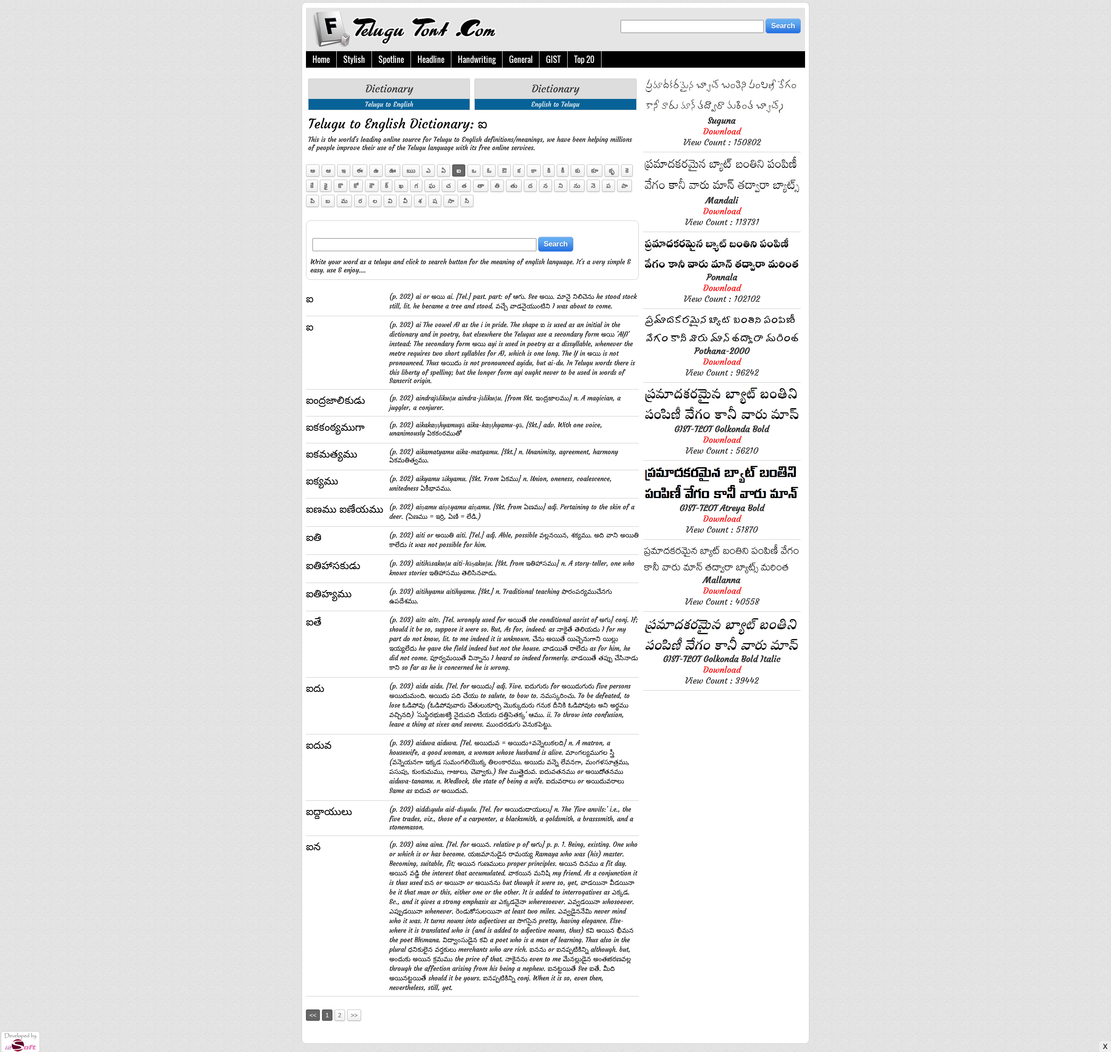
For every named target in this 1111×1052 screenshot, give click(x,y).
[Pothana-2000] (722, 343)
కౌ (371, 185)
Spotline (391, 59)
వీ (405, 200)
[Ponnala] (722, 269)
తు (513, 185)
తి (497, 185)
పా (624, 185)
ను (577, 185)
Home (321, 59)
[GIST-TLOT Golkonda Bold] (722, 421)
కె (626, 170)
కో (356, 185)
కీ (562, 170)
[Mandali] (722, 192)
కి (548, 170)
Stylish (354, 59)
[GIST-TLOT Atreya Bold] (722, 500)
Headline (430, 59)
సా (451, 200)
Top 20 (584, 59)
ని (561, 185)
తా (480, 185)
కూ (594, 170)
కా (533, 170)
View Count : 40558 (722, 590)
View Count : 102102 (722, 288)
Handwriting (477, 59)
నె (593, 185)
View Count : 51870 (722, 518)
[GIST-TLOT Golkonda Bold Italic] (722, 651)
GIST (553, 59)
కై (325, 185)
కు (577, 170)
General (520, 59)
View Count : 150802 (722, 131)
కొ (340, 185)
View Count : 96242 (722, 361)
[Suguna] (722, 112)
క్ (386, 185)
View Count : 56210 (721, 439)
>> (354, 1015)
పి (312, 200)
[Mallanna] (722, 572)
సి (467, 200)
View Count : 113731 (722, 211)
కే (311, 185)
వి (390, 200)
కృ (612, 170)
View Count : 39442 (721, 669)
